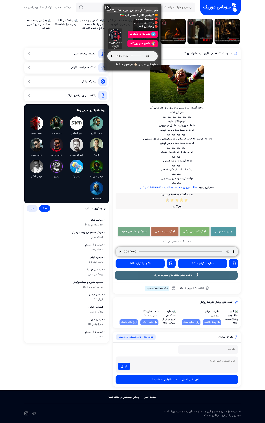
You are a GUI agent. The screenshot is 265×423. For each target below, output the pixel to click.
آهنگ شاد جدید (154, 288)
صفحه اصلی (150, 397)
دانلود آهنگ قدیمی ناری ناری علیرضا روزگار (207, 53)
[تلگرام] (34, 413)
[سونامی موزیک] (220, 7)
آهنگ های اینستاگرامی (83, 67)
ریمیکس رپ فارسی (85, 54)
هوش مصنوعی (223, 231)
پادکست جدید (63, 7)
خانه (166, 288)
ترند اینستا (46, 7)
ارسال (124, 366)
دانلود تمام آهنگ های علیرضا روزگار (173, 275)
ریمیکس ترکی (88, 81)
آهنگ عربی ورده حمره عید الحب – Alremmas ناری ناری (168, 187)
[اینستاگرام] (26, 413)
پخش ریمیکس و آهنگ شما (124, 397)
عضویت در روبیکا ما (140, 43)
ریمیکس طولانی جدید (134, 231)
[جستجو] (81, 7)
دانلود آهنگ (189, 322)
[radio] (186, 201)
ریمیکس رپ (31, 7)
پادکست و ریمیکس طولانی (80, 95)
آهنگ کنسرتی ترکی (194, 231)
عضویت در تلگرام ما (140, 34)
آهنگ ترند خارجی (165, 231)
